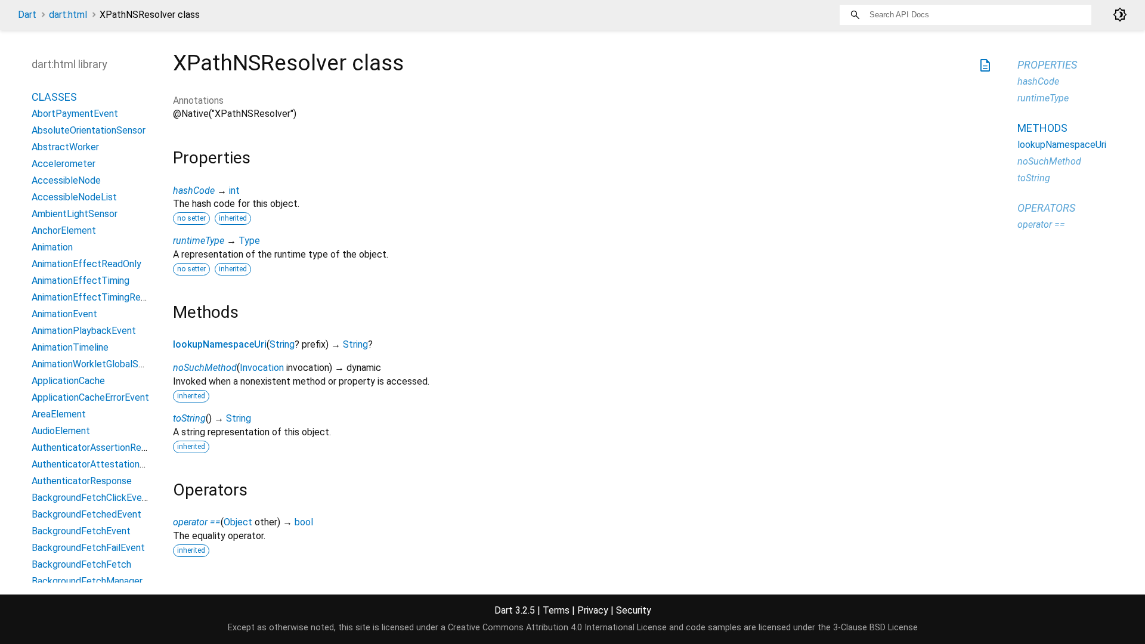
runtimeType (198, 240)
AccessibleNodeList (74, 197)
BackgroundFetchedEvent (86, 514)
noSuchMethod (205, 367)
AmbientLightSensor (74, 213)
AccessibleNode (66, 180)
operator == (197, 522)
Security (633, 610)
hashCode (194, 190)
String (282, 344)
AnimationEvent (64, 314)
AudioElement (61, 430)
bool (304, 522)
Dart (27, 14)
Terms (556, 610)
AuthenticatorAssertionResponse (102, 447)
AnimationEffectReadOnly (86, 264)
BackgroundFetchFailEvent (88, 547)
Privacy (592, 610)
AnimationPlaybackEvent (84, 330)
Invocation (262, 367)
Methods (1042, 128)
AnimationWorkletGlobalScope (96, 364)
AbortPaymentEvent (75, 113)
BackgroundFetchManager (87, 581)
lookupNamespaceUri (220, 344)
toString (189, 418)
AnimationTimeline (70, 347)
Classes (54, 97)
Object (238, 522)
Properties (1047, 64)
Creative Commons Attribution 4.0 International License (557, 628)
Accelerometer (63, 163)
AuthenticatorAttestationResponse (106, 464)
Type (249, 240)
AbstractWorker (65, 147)
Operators (1046, 208)
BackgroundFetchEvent (81, 531)
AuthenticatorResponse (82, 481)
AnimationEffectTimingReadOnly (100, 297)
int (234, 190)
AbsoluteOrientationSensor (89, 130)
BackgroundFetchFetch (81, 564)
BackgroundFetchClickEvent (91, 497)
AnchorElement (64, 230)
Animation (52, 247)
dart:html (68, 14)
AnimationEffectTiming (80, 280)
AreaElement (59, 414)
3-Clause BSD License (875, 628)
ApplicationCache (68, 380)
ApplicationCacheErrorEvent (90, 397)
